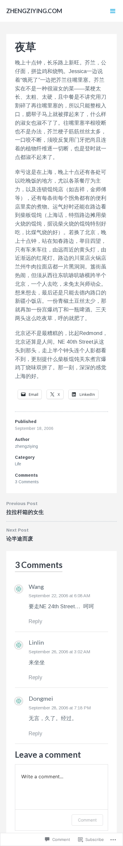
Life (18, 463)
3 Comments (27, 481)
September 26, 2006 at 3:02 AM (59, 651)
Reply (35, 621)
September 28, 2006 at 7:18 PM (60, 707)
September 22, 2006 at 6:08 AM (59, 595)
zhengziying (26, 446)
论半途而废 (19, 539)
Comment (87, 819)
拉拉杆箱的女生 (25, 512)
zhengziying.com (34, 10)
